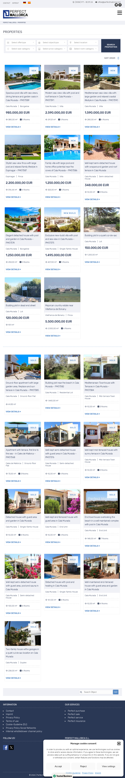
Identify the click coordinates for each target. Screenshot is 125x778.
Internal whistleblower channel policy (24, 731)
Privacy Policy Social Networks (21, 728)
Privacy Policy (87, 773)
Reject (83, 766)
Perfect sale (74, 714)
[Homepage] (15, 14)
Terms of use (12, 721)
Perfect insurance (76, 721)
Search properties (111, 45)
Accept (58, 766)
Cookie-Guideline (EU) (16, 724)
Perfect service (75, 717)
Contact (6, 3)
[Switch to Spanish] (29, 3)
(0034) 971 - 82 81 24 (84, 2)
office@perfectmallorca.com (109, 2)
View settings (108, 766)
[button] (118, 743)
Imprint (98, 773)
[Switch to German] (24, 3)
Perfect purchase (76, 711)
